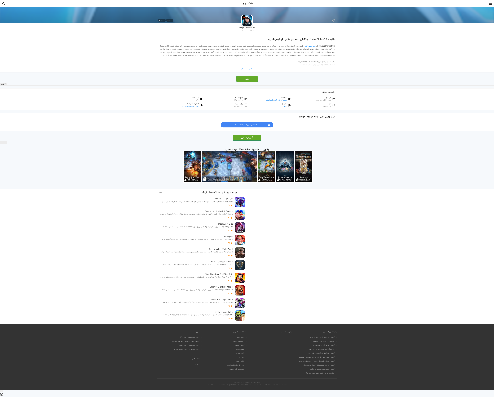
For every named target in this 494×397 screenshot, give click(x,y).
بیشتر (160, 192)
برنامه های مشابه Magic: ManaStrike (219, 192)
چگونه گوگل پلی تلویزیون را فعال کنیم (321, 349)
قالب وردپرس (240, 349)
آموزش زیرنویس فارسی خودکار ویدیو (322, 337)
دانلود (247, 79)
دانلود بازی (278, 100)
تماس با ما (240, 337)
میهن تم (241, 357)
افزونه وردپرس (239, 353)
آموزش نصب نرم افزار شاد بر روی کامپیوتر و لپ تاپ (316, 357)
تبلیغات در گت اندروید (237, 369)
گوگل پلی (284, 106)
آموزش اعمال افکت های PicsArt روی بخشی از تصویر (316, 361)
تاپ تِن (197, 364)
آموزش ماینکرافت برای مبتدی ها (323, 345)
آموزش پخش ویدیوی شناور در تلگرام (322, 369)
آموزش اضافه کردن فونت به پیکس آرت (321, 353)
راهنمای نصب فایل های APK (189, 337)
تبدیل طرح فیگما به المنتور (235, 365)
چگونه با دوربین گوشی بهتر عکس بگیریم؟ (320, 373)
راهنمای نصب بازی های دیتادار (189, 345)
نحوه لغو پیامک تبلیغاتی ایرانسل (323, 341)
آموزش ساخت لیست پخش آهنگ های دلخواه (318, 365)
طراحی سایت (240, 361)
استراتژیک (269, 100)
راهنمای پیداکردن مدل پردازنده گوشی (186, 349)
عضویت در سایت (238, 341)
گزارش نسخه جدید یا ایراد (190, 106)
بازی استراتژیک (310, 46)
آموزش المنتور (247, 138)
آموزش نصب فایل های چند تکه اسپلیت (185, 341)
